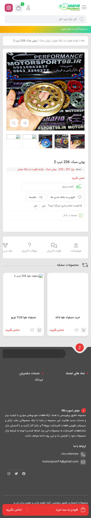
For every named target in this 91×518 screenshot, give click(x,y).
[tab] (76, 248)
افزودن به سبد (83, 330)
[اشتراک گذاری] (25, 123)
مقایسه (32, 197)
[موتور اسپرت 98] (69, 7)
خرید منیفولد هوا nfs (68, 317)
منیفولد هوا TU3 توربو (23, 317)
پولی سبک (44, 41)
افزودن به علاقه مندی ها (63, 197)
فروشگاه (39, 380)
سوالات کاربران (29, 251)
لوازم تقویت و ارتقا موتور (65, 41)
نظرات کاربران (54, 251)
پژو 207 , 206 (66, 169)
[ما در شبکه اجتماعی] (9, 8)
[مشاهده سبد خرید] (19, 8)
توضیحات (76, 251)
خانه (82, 41)
